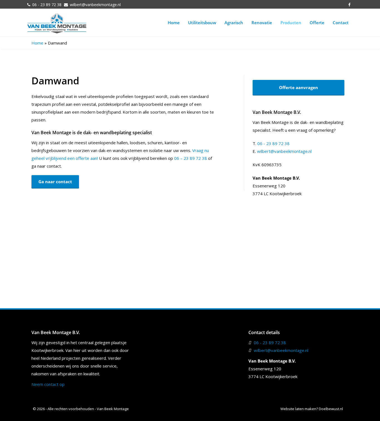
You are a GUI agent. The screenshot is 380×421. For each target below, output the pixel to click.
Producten (290, 22)
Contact (341, 22)
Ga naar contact (55, 181)
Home (174, 22)
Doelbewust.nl (331, 408)
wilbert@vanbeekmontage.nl (95, 4)
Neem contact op (48, 384)
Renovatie (261, 22)
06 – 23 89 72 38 (190, 158)
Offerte (317, 22)
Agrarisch (233, 22)
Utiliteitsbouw (202, 22)
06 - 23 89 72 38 (46, 4)
